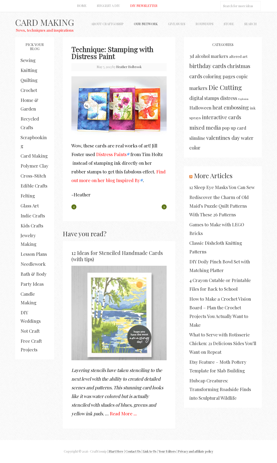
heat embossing (231, 107)
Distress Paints (111, 154)
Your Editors (167, 451)
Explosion (243, 99)
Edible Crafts (34, 186)
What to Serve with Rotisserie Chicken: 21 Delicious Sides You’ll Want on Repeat (222, 343)
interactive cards (221, 117)
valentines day (223, 137)
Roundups (204, 24)
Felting (28, 195)
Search (250, 24)
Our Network (146, 24)
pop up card (234, 128)
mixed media (205, 127)
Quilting (29, 80)
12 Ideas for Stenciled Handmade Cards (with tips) (117, 255)
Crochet (29, 90)
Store (229, 24)
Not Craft (30, 331)
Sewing (28, 60)
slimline (197, 138)
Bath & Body (34, 274)
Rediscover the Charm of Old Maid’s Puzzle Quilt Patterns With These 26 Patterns (219, 205)
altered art (238, 56)
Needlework (33, 264)
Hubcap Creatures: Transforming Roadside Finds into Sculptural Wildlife (220, 389)
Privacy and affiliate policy (195, 451)
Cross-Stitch (33, 176)
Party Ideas (32, 284)
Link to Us (149, 451)
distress (228, 98)
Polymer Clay (34, 166)
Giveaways (176, 24)
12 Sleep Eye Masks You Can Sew (222, 187)
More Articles (213, 175)
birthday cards (207, 66)
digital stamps (204, 98)
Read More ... (123, 413)
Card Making (44, 22)
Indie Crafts (33, 215)
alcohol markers (211, 56)
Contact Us (133, 451)
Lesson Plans (34, 254)
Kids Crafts (32, 225)
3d (191, 56)
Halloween (200, 107)
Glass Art (30, 205)
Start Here (116, 451)
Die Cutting (225, 87)
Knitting (29, 70)
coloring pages (219, 76)
